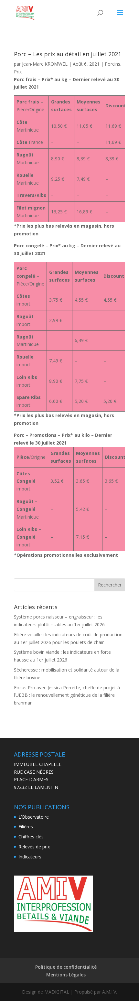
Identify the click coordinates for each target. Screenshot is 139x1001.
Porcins (112, 64)
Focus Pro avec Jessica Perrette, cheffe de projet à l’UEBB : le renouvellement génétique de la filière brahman (67, 695)
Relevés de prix (34, 847)
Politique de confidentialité (66, 967)
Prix (18, 72)
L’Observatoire (33, 817)
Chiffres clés (31, 837)
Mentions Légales (66, 975)
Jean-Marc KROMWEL (45, 64)
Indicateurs (29, 857)
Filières (25, 826)
